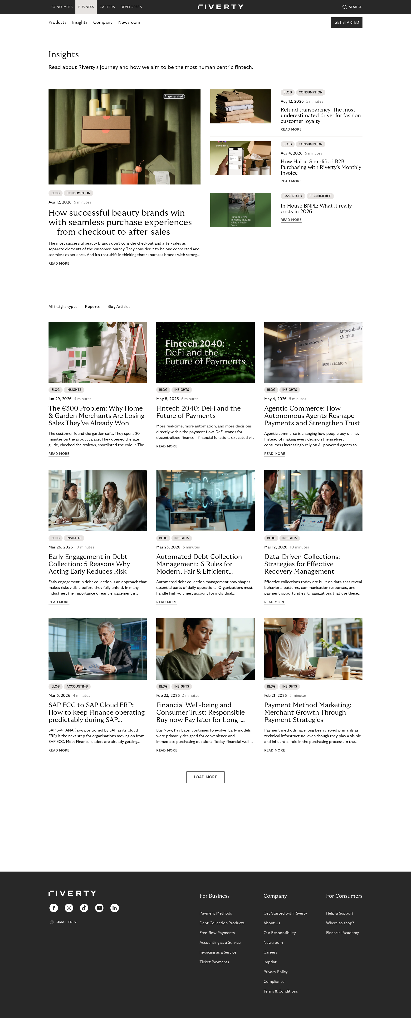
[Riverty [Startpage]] (219, 7)
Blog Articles (119, 307)
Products (57, 22)
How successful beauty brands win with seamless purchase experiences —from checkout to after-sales (120, 222)
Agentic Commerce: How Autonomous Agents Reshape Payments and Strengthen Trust (312, 416)
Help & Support (339, 913)
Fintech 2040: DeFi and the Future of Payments (198, 412)
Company (103, 22)
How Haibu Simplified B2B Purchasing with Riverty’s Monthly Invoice (321, 167)
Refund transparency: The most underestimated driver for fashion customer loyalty (321, 115)
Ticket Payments (214, 962)
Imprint (270, 962)
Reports (92, 307)
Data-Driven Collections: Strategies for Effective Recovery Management (302, 564)
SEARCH (355, 7)
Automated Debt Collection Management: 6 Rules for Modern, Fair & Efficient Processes (199, 564)
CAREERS (107, 7)
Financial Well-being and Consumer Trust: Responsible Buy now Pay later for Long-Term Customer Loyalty (200, 713)
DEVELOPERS (131, 7)
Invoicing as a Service (218, 952)
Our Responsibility (280, 933)
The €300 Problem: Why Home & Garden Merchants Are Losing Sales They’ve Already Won (96, 416)
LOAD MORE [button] (205, 777)
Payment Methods (216, 913)
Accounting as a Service (220, 943)
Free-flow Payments (217, 933)
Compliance (274, 982)
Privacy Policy (276, 972)
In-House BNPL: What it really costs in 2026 (316, 208)
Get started (346, 22)
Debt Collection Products (222, 923)
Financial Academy (342, 933)
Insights (80, 22)
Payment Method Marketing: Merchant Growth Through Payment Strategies (308, 712)
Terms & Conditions (281, 991)
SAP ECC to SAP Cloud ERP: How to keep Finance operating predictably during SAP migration (97, 713)
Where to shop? (340, 923)
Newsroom (129, 22)
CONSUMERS (62, 7)
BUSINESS (86, 7)
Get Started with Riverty (285, 913)
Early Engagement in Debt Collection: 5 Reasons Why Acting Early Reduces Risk (89, 564)
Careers (270, 952)
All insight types (63, 307)
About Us (272, 923)
